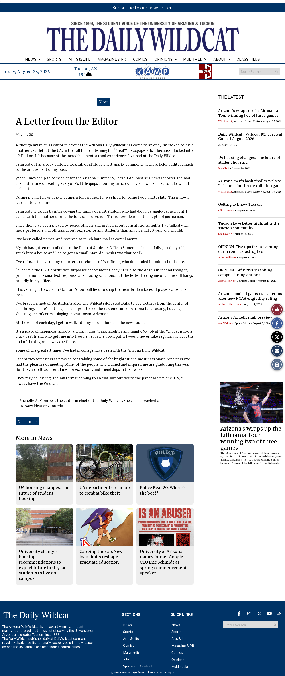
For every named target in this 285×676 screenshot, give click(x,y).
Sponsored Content (138, 666)
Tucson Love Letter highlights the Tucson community (248, 225)
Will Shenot (225, 121)
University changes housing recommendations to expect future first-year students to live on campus (42, 565)
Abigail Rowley (226, 280)
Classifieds (248, 59)
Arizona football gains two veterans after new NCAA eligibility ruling (250, 296)
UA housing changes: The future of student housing (44, 493)
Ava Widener (225, 323)
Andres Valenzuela (229, 304)
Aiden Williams (227, 257)
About (219, 59)
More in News (34, 438)
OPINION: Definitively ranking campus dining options (245, 272)
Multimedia (194, 59)
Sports (54, 59)
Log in (170, 672)
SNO (162, 672)
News (30, 59)
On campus (27, 421)
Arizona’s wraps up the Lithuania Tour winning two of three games (248, 113)
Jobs (126, 659)
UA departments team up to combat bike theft (104, 490)
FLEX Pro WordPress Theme (138, 672)
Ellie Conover (226, 210)
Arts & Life (79, 59)
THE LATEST (231, 97)
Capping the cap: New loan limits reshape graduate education (100, 557)
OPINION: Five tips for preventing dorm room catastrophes (248, 249)
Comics (140, 59)
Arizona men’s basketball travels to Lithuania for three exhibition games (251, 183)
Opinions (164, 59)
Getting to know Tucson (240, 204)
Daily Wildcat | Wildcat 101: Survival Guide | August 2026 (250, 136)
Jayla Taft (223, 168)
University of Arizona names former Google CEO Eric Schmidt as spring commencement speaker (163, 562)
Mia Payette (225, 233)
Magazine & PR (112, 59)
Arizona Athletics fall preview (245, 317)
